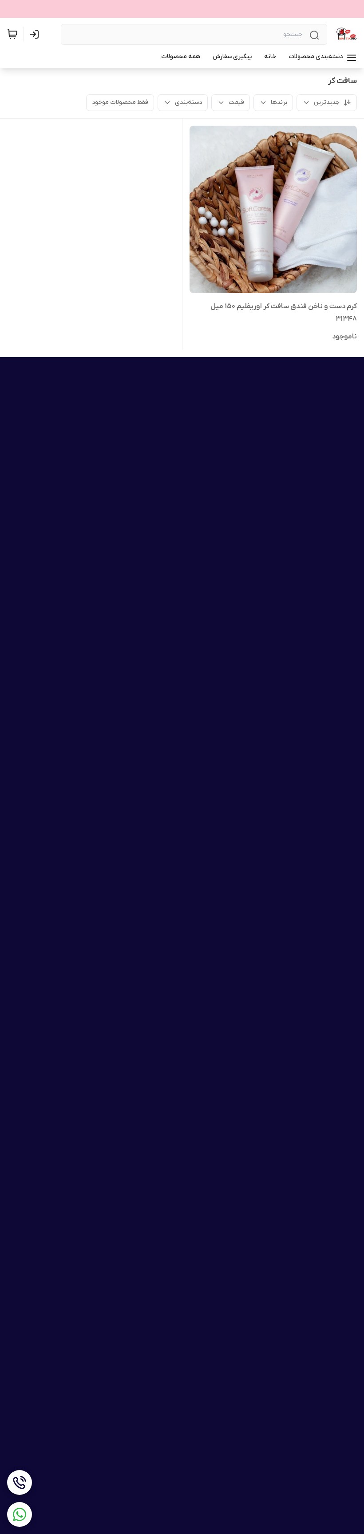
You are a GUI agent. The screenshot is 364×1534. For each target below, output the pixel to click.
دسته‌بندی (188, 102)
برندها (279, 102)
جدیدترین (327, 102)
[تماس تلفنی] (19, 1482)
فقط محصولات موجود (120, 102)
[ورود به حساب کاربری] (36, 34)
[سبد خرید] (12, 34)
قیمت (236, 102)
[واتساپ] (19, 1514)
